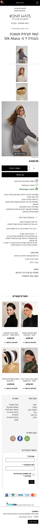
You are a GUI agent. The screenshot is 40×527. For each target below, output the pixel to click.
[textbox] (20, 10)
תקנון (35, 417)
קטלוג (34, 407)
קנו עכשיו (20, 174)
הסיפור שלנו (32, 410)
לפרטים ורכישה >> (29, 342)
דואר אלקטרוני (28, 465)
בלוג (35, 412)
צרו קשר (34, 415)
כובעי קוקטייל (13, 404)
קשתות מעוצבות (12, 407)
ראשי (35, 404)
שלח (31, 482)
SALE (16, 420)
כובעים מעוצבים (12, 417)
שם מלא (30, 456)
